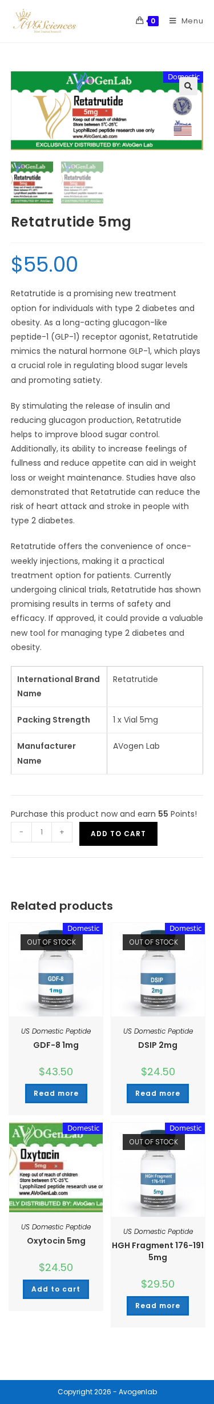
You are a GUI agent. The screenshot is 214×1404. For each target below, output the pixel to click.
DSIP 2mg (157, 1045)
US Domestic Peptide (56, 1031)
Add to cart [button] (55, 1289)
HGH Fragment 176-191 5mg (158, 1251)
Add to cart (118, 833)
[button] (188, 86)
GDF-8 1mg (56, 1045)
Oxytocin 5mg (56, 1240)
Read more (56, 1093)
